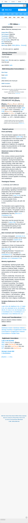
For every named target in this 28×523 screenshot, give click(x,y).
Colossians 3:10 (16, 258)
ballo (6, 60)
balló (6, 75)
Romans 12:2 (6, 258)
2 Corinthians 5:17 (18, 312)
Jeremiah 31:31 (20, 236)
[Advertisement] (14, 393)
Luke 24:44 (16, 195)
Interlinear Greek (7, 328)
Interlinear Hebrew (19, 328)
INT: (3, 348)
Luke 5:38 (19, 137)
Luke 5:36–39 (6, 306)
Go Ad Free (3, 519)
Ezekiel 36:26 (18, 240)
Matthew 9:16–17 (16, 306)
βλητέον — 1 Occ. (7, 357)
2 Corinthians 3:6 (7, 312)
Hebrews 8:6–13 (17, 313)
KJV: (3, 346)
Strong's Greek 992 (8, 351)
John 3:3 (17, 213)
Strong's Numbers (7, 329)
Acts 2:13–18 (6, 249)
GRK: (3, 342)
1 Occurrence (6, 353)
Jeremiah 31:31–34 (13, 308)
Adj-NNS (11, 340)
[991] (2, 237)
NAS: (3, 344)
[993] (26, 237)
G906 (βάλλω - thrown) (19, 45)
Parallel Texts (15, 333)
